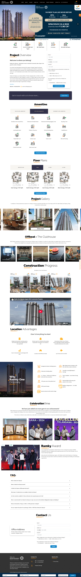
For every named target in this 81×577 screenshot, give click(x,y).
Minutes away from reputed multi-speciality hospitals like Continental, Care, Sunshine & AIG (40, 343)
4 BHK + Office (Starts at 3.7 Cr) (55, 76)
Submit (72, 575)
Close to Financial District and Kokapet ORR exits (19, 353)
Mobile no (50, 59)
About (26, 2)
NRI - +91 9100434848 (39, 562)
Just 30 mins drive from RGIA (61, 353)
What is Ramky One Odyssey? (16, 480)
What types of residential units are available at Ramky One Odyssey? (24, 492)
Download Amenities (40, 153)
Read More (12, 84)
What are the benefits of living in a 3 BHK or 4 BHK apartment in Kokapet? (25, 504)
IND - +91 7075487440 (39, 561)
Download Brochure (58, 86)
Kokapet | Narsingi (38, 565)
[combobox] (22, 575)
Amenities (36, 2)
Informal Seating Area (66, 229)
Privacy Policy (55, 561)
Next (78, 24)
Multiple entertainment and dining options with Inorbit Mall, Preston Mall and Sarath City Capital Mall (19, 343)
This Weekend (52, 82)
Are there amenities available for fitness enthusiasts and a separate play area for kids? (27, 496)
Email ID (50, 64)
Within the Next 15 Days (61, 82)
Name (49, 55)
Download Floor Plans (40, 193)
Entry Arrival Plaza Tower (14, 229)
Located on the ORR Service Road (40, 353)
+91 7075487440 (64, 2)
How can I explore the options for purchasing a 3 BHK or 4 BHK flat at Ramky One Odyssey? (28, 507)
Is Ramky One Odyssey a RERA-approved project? (20, 488)
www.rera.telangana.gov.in (27, 86)
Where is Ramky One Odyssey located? (18, 484)
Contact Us (57, 2)
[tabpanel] (40, 23)
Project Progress (50, 2)
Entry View (40, 229)
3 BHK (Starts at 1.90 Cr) (54, 73)
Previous (3, 24)
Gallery (30, 2)
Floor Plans (42, 2)
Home (22, 2)
